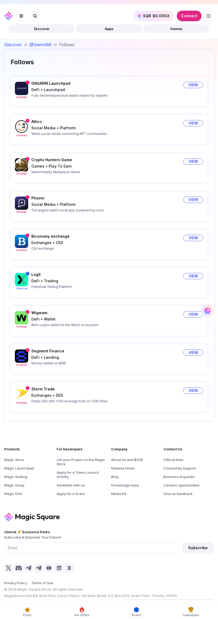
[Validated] (21, 88)
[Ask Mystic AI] (207, 310)
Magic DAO (13, 494)
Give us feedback (178, 494)
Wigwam (39, 312)
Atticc (36, 121)
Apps (109, 29)
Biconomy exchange (50, 236)
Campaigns (191, 615)
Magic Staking (15, 477)
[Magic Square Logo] (8, 16)
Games (176, 29)
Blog (114, 477)
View (193, 85)
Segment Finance (47, 351)
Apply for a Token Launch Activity (78, 474)
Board (136, 615)
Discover (41, 29)
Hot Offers (81, 615)
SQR (156, 16)
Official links (173, 460)
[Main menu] (21, 16)
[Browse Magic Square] (208, 16)
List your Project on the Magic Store (81, 462)
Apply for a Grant (71, 494)
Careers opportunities (182, 485)
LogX (36, 274)
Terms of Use (42, 583)
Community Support (180, 468)
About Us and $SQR (127, 460)
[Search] (35, 16)
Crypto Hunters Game (51, 159)
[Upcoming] (21, 279)
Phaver (38, 198)
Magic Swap (14, 485)
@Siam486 (41, 44)
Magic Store (14, 460)
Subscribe (198, 547)
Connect (189, 16)
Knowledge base (125, 485)
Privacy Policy (15, 583)
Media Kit (118, 494)
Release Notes (123, 468)
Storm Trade (43, 389)
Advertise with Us (71, 485)
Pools (27, 615)
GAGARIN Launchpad (50, 83)
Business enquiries (179, 477)
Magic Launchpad (19, 468)
